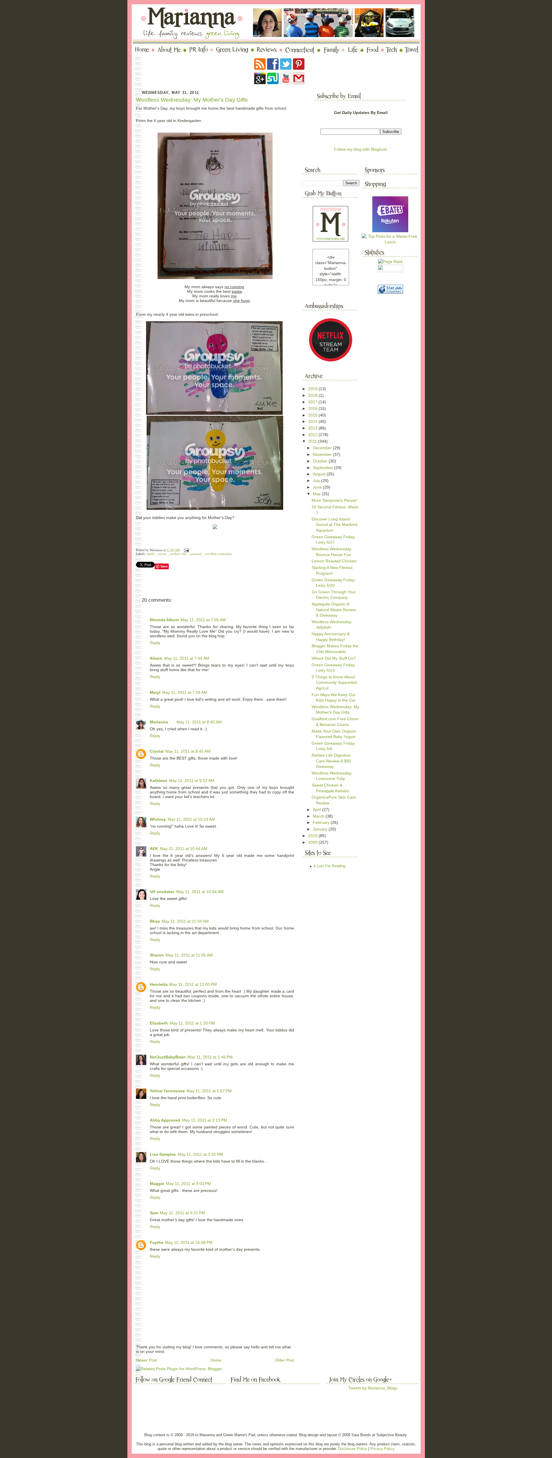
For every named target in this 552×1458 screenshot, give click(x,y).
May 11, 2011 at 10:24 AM (191, 819)
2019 (313, 388)
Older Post (284, 1360)
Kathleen (158, 780)
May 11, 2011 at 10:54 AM (200, 891)
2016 (313, 408)
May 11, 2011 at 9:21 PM (182, 1213)
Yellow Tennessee (167, 1091)
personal (196, 553)
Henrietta (159, 984)
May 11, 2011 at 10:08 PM (188, 1242)
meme (162, 553)
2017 (313, 402)
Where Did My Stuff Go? (334, 658)
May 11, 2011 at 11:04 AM (185, 921)
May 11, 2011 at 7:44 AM (186, 658)
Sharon (157, 955)
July (317, 480)
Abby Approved (165, 1120)
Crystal (157, 751)
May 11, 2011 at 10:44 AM (183, 848)
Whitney (158, 819)
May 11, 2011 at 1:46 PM (210, 1057)
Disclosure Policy (352, 1449)
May (317, 493)
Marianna (159, 722)
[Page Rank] (390, 261)
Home (215, 1360)
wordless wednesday (218, 553)
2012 (313, 434)
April (317, 809)
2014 (313, 421)
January (321, 829)
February (322, 822)
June (318, 487)
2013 (313, 428)
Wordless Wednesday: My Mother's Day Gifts (192, 100)
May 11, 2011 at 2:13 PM (204, 1120)
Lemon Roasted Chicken (334, 561)
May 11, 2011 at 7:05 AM (203, 619)
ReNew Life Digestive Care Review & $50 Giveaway (331, 761)
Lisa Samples (163, 1154)
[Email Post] (186, 550)
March (319, 816)
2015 (313, 415)
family (150, 553)
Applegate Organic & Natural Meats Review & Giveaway (334, 609)
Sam (154, 1213)
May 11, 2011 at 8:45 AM (199, 722)
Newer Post (146, 1360)
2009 (313, 842)
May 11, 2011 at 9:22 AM (191, 780)
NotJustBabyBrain (168, 1057)
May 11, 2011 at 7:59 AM (184, 692)
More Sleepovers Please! (334, 500)
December (323, 448)
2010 (313, 835)
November (323, 454)
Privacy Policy (382, 1449)
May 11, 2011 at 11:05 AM (189, 955)
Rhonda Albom (164, 619)
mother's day (178, 553)
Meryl (155, 692)
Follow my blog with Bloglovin (360, 149)
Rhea (155, 921)
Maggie (157, 1183)
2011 (313, 441)
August (320, 474)
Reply (155, 642)
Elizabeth (159, 1023)
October (321, 461)
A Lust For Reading (329, 866)
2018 (313, 395)
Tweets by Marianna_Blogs (372, 1388)
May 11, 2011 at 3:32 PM (200, 1154)
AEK (154, 848)
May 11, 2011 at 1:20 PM (192, 1023)
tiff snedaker (162, 891)
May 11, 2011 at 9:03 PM (188, 1183)
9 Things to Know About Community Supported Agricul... (334, 682)
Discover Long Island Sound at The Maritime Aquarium (335, 525)
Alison (156, 658)
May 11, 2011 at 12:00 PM (193, 984)
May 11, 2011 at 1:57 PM (209, 1091)
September (323, 467)
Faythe (156, 1242)
